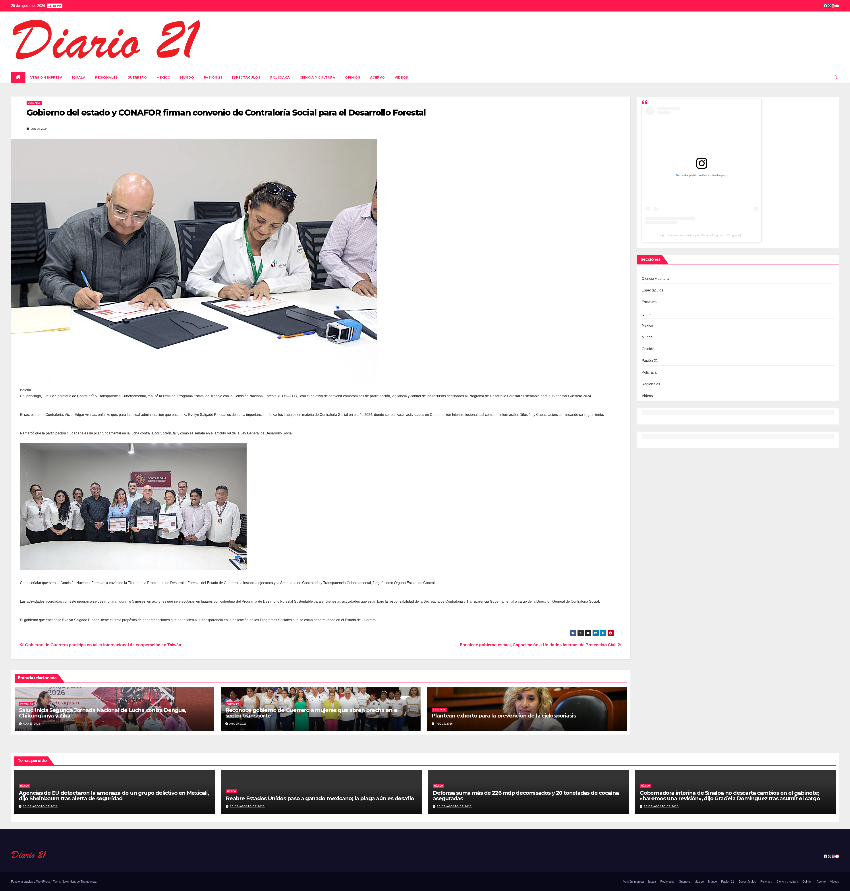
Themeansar (88, 881)
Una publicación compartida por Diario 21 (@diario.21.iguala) (698, 235)
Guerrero (137, 77)
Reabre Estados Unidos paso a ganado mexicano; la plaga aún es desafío (320, 798)
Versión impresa (46, 77)
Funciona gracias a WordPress (31, 881)
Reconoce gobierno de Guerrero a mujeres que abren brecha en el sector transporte (312, 713)
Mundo (187, 77)
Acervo (377, 77)
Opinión (352, 77)
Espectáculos (246, 77)
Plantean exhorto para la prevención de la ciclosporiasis (504, 715)
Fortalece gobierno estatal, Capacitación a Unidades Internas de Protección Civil (538, 644)
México (163, 77)
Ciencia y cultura (317, 77)
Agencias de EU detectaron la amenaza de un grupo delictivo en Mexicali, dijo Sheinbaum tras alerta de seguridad (114, 796)
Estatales (34, 103)
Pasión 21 (213, 77)
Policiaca (280, 77)
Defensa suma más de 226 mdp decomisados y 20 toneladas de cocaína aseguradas (526, 796)
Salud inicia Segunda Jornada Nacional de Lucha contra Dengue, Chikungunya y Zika (102, 713)
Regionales (106, 77)
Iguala (78, 77)
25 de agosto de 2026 (40, 806)
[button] (835, 77)
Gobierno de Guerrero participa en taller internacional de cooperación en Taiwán (102, 644)
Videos (401, 77)
